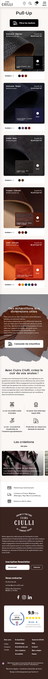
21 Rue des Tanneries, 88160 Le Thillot (13, 590)
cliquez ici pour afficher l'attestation (25, 664)
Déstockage (19, 643)
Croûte (6, 650)
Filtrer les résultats (27, 23)
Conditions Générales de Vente (31, 669)
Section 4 (34, 672)
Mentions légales (12, 669)
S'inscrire (37, 567)
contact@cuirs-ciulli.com (15, 585)
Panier (34, 654)
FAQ (33, 643)
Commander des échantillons (27, 344)
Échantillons (20, 640)
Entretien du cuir (21, 647)
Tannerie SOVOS (38, 640)
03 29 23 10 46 (11, 582)
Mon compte (36, 650)
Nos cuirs (7, 640)
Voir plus (24, 446)
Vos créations (20, 650)
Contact (35, 647)
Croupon (7, 647)
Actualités (19, 654)
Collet (6, 644)
